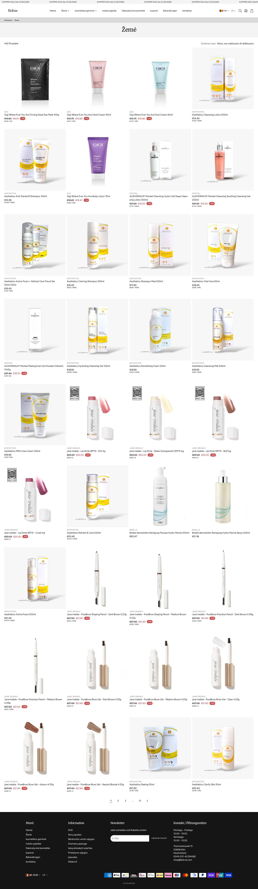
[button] (240, 11)
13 (140, 800)
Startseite (8, 20)
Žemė (17, 20)
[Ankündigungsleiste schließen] (255, 2)
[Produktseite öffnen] (35, 78)
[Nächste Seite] (147, 801)
